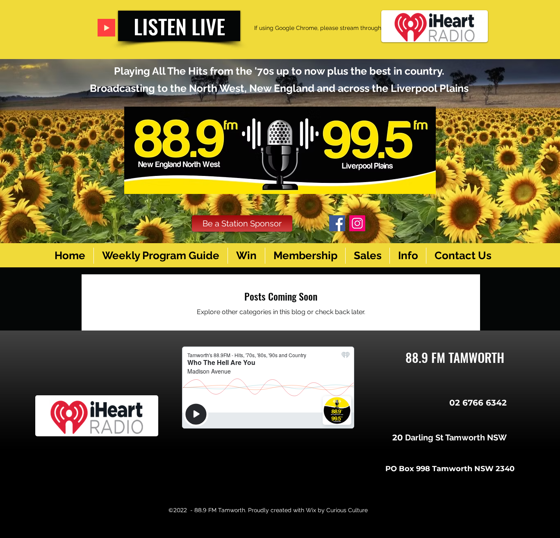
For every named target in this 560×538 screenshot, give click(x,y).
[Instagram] (357, 223)
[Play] (106, 27)
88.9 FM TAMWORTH (454, 357)
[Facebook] (337, 223)
